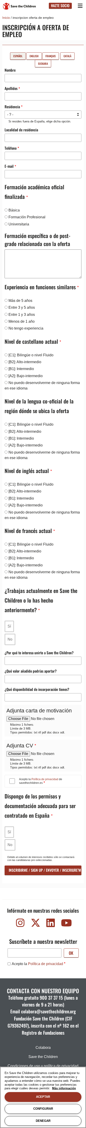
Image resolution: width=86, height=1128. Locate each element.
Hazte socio (60, 5)
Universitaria (18, 224)
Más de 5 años (20, 301)
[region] (43, 1097)
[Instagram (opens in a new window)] (20, 924)
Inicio (6, 17)
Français (50, 56)
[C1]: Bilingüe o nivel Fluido (30, 355)
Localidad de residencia (21, 130)
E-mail (9, 166)
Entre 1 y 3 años (21, 314)
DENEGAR (43, 1121)
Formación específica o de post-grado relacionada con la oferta (37, 240)
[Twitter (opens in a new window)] (35, 924)
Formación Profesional (26, 217)
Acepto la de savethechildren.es (40, 781)
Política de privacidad (44, 779)
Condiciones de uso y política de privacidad (43, 1066)
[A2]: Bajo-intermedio (25, 376)
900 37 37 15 (51, 997)
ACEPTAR (43, 1096)
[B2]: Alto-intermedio (24, 362)
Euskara (43, 63)
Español (17, 56)
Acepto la (37, 964)
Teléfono (11, 148)
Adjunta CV (19, 746)
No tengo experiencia (25, 328)
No (10, 639)
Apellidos (11, 88)
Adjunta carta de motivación (39, 711)
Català (67, 56)
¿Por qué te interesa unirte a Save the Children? (39, 652)
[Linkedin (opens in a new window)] (50, 924)
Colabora (43, 1048)
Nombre (10, 70)
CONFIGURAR (43, 1108)
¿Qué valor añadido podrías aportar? (31, 671)
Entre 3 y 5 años (21, 307)
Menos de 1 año (21, 321)
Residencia (12, 106)
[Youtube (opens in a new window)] (65, 924)
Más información (64, 1088)
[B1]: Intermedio (21, 369)
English (34, 56)
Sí (9, 626)
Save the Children (43, 1057)
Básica (14, 210)
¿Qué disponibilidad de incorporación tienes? (37, 689)
